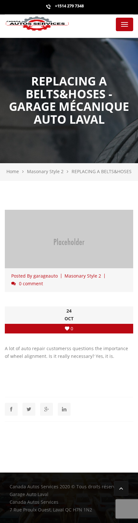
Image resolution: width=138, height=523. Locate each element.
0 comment (31, 283)
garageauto (45, 276)
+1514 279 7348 (69, 6)
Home (12, 171)
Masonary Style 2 (45, 171)
